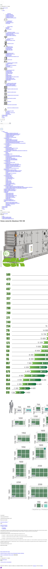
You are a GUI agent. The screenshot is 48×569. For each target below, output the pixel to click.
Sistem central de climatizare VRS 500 (8, 218)
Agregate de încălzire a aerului (10, 40)
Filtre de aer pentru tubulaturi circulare (11, 202)
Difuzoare (7, 28)
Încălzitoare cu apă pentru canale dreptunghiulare (13, 166)
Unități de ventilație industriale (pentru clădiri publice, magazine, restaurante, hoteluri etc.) (19, 187)
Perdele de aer (8, 39)
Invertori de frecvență (9, 174)
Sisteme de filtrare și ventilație (10, 34)
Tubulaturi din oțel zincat (9, 22)
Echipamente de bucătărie (11, 32)
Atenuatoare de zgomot (9, 47)
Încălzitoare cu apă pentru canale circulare (12, 165)
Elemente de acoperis (7, 151)
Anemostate (8, 27)
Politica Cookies (11, 554)
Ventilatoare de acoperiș (9, 136)
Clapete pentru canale (9, 49)
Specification (4, 528)
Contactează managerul (3, 525)
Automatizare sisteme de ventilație (12, 62)
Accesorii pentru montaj (7, 175)
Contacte (3, 117)
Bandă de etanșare (8, 181)
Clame (7, 74)
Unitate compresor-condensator (10, 197)
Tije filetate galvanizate (9, 72)
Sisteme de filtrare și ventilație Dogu (11, 149)
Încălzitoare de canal (10, 53)
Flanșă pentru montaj (9, 73)
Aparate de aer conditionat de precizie (12, 107)
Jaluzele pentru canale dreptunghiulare (11, 159)
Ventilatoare (9, 13)
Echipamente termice (10, 38)
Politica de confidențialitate (4, 554)
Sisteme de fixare (8, 180)
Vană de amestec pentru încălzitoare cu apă (12, 56)
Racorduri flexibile (9, 48)
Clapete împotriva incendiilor (11, 98)
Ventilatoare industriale (9, 14)
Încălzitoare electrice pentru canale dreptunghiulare (13, 164)
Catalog (3, 10)
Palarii (7, 152)
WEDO (41, 565)
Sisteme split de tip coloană (10, 196)
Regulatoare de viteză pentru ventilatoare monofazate (14, 170)
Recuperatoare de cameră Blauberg (11, 85)
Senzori (7, 64)
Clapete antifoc (6, 191)
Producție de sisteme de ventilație (5, 553)
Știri (2, 116)
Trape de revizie (9, 59)
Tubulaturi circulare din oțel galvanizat (11, 139)
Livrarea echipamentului (14, 553)
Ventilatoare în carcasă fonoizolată (11, 17)
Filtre (5, 201)
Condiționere (9, 101)
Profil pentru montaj (9, 71)
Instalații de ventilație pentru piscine (12, 88)
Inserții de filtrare (8, 114)
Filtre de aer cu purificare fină (10, 112)
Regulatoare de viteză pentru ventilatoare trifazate (13, 171)
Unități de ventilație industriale (6, 217)
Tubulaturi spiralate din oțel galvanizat (11, 140)
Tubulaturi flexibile (9, 21)
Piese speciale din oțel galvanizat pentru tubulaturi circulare (14, 141)
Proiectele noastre (4, 207)
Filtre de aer (8, 111)
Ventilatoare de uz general (10, 15)
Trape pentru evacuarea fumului (12, 104)
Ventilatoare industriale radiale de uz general (12, 134)
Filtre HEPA (8, 113)
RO (1, 8)
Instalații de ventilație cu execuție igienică (10, 189)
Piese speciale (8, 23)
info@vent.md (4, 559)
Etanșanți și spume (8, 77)
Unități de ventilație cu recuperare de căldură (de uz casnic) (14, 186)
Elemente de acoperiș (10, 43)
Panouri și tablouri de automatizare (11, 65)
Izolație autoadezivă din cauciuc (10, 79)
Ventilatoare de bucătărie (9, 33)
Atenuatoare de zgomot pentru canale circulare (13, 155)
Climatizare (34, 565)
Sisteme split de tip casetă (10, 194)
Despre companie (4, 206)
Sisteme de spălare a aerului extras (11, 35)
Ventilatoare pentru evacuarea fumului (13, 95)
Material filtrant (8, 184)
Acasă (3, 216)
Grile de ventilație (10, 26)
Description (4, 527)
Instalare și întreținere (21, 553)
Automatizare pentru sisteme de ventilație (10, 169)
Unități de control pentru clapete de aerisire (12, 76)
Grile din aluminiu (8, 144)
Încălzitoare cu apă (9, 54)
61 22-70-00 (5, 213)
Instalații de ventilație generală (11, 83)
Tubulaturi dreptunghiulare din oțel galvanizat (12, 142)
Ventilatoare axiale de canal (10, 135)
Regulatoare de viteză (9, 63)
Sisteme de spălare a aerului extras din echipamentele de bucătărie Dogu (16, 150)
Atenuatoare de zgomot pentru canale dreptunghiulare (14, 156)
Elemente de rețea (10, 46)
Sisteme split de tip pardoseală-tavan (11, 195)
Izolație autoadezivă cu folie (10, 78)
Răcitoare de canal (8, 55)
